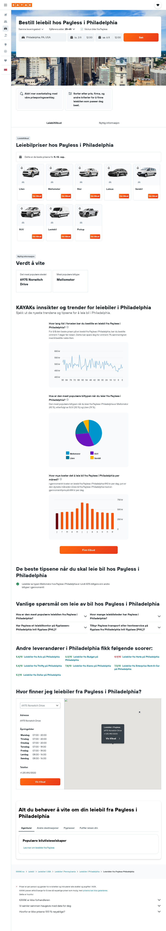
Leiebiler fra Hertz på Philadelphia (136, 656)
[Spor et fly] (5, 51)
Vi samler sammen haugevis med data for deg (45, 905)
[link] (89, 550)
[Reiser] (5, 60)
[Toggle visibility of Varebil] (95, 458)
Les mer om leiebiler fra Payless (38, 847)
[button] (5, 5)
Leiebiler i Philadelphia (89, 871)
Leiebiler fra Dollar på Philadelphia (38, 674)
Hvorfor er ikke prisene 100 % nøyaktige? (42, 911)
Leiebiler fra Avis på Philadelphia (38, 656)
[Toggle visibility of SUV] (94, 453)
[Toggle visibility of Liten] (70, 458)
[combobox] (31, 29)
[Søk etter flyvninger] (5, 15)
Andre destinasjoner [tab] (48, 827)
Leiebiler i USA (44, 871)
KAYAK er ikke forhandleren (34, 900)
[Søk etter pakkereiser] (5, 35)
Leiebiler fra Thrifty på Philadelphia (39, 665)
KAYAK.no (20, 871)
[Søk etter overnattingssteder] (5, 21)
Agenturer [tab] (26, 827)
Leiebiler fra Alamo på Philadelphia (88, 665)
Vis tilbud (37, 196)
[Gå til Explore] (5, 44)
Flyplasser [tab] (69, 827)
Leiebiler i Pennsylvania (65, 871)
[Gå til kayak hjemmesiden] (22, 5)
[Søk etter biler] (5, 28)
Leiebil (31, 871)
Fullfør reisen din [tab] (89, 827)
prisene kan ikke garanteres (95, 890)
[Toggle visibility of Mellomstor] (73, 453)
